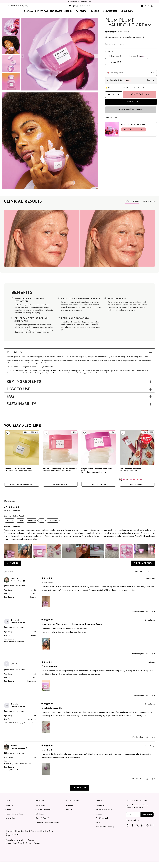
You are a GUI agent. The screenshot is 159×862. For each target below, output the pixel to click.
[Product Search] (145, 6)
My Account (40, 805)
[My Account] (148, 6)
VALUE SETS (81, 11)
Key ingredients (24, 381)
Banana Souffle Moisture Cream (18, 469)
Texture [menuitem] (20, 520)
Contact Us (100, 805)
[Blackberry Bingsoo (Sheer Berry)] (141, 479)
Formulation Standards (14, 814)
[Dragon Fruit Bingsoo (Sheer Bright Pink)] (124, 479)
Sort (137, 572)
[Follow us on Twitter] (137, 825)
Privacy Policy (10, 843)
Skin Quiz (69, 805)
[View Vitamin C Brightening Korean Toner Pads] (60, 447)
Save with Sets (111, 117)
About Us (9, 805)
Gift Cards (40, 814)
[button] (131, 32)
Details (14, 352)
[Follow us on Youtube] (152, 825)
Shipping (99, 814)
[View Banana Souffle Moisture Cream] (22, 447)
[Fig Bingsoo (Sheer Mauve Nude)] (121, 479)
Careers (8, 810)
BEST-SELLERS (56, 11)
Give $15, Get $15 (42, 818)
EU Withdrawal (102, 818)
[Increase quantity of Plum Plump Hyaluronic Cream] (118, 94)
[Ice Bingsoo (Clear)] (131, 479)
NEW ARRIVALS (41, 11)
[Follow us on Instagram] (127, 825)
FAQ (10, 396)
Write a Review (144, 564)
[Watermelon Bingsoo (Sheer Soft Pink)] (134, 479)
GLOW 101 (11, 6)
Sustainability (21, 404)
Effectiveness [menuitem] (53, 520)
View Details (140, 37)
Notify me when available (22, 484)
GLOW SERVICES (110, 11)
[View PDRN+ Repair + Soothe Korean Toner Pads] (99, 447)
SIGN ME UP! (147, 814)
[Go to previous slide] (22, 56)
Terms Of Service (24, 843)
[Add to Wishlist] (7, 433)
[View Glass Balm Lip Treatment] (137, 447)
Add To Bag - (139, 95)
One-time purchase (117, 73)
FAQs (98, 823)
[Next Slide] (153, 551)
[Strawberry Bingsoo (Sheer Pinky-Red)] (137, 479)
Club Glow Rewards (43, 810)
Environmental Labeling (105, 827)
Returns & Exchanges (104, 810)
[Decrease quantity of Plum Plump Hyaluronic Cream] (109, 94)
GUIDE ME (95, 11)
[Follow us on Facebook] (132, 825)
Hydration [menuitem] (9, 520)
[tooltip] (19, 527)
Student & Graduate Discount (47, 823)
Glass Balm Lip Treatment (130, 469)
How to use (18, 389)
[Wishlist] (142, 6)
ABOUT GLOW (127, 11)
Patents (37, 843)
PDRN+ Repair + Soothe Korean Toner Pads (96, 469)
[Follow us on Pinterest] (142, 825)
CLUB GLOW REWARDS (23, 6)
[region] (79, 551)
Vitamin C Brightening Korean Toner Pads (60, 469)
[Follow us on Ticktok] (147, 825)
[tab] (132, 201)
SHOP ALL (28, 11)
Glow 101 (69, 810)
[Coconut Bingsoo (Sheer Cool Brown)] (127, 479)
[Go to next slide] (96, 56)
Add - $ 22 (137, 484)
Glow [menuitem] (42, 520)
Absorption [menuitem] (32, 520)
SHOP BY (68, 11)
